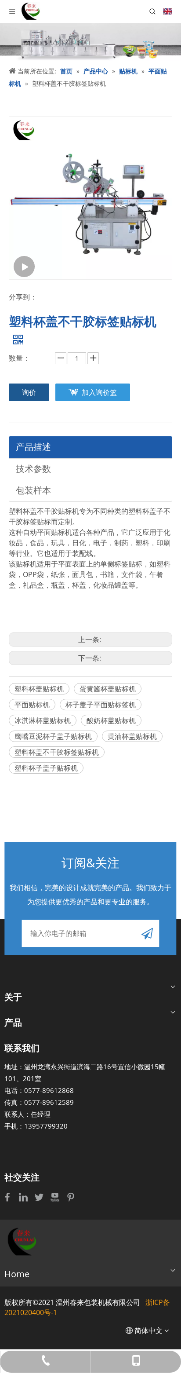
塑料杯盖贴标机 (39, 689)
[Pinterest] (71, 1197)
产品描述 (33, 447)
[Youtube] (56, 1197)
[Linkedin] (24, 1197)
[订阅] (147, 933)
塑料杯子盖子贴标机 (46, 768)
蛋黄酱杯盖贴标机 (108, 689)
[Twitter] (40, 1197)
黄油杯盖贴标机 (132, 736)
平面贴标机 (32, 704)
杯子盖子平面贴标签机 (100, 704)
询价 (29, 392)
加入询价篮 (99, 392)
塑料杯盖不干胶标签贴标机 (56, 752)
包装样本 (33, 490)
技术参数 (33, 469)
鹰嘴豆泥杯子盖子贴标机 (53, 736)
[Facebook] (8, 1197)
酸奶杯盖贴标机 (111, 720)
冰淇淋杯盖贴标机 (42, 720)
